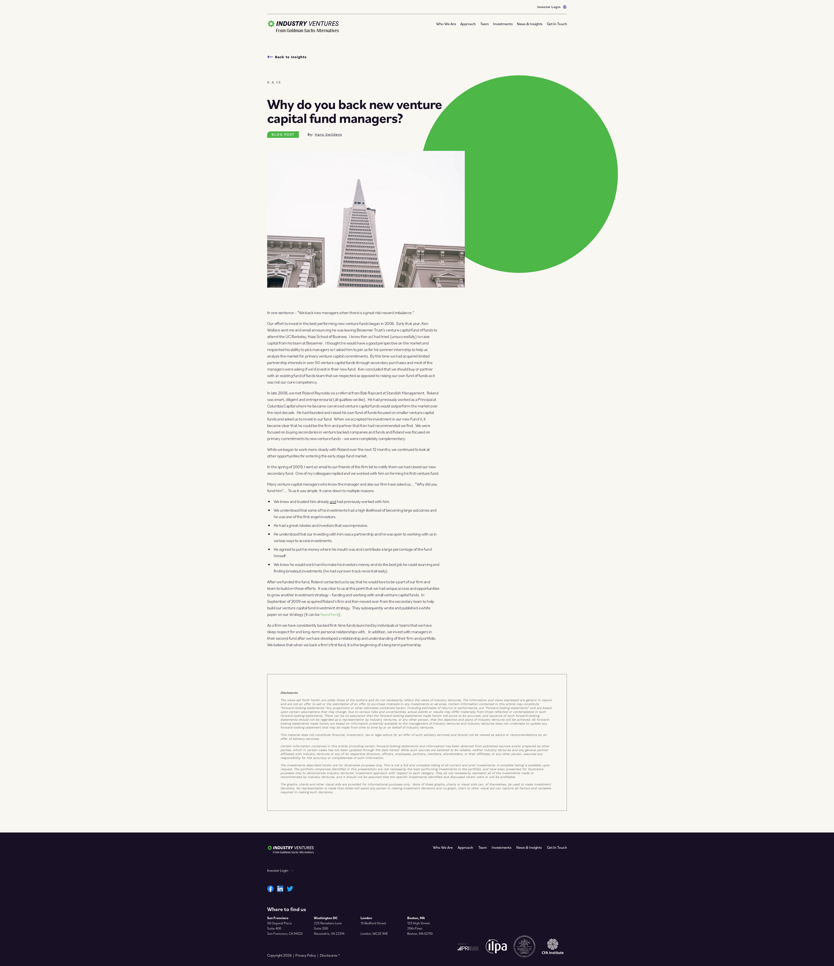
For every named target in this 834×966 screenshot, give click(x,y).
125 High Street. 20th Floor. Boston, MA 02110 (420, 928)
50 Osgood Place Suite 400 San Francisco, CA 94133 (285, 928)
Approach (468, 23)
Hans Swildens (328, 134)
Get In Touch (557, 23)
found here (329, 614)
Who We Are (446, 23)
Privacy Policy (305, 955)
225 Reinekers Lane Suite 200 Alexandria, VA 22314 (329, 928)
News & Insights (530, 23)
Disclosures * (330, 955)
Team (484, 23)
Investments (503, 23)
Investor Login (549, 6)
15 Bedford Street (373, 923)
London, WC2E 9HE (374, 933)
